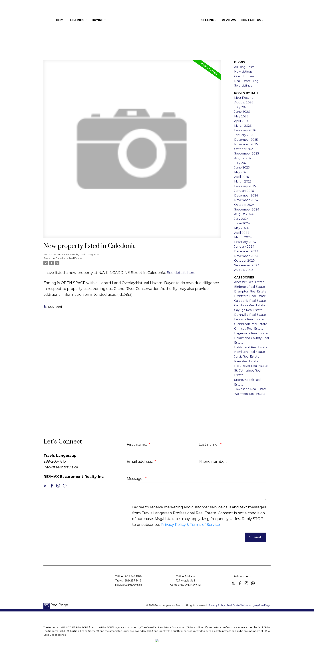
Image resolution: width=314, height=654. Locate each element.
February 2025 (245, 186)
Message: (135, 478)
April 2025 (241, 176)
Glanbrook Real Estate (250, 324)
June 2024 (242, 223)
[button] (45, 486)
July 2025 (241, 163)
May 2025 (241, 172)
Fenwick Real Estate (249, 319)
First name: (137, 444)
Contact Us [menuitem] (251, 20)
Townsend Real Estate (250, 389)
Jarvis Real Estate (246, 356)
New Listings (243, 71)
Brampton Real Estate (250, 291)
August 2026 (243, 102)
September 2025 (246, 153)
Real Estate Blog (246, 81)
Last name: (209, 444)
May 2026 (241, 116)
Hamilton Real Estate (249, 352)
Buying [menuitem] (98, 20)
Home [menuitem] (60, 20)
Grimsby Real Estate (248, 328)
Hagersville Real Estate (251, 333)
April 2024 (241, 232)
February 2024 (245, 242)
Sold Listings (243, 85)
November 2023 (246, 256)
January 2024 (244, 246)
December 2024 (246, 195)
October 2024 (244, 204)
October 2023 (244, 260)
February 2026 (245, 130)
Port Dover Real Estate (251, 366)
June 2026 (242, 111)
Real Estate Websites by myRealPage (249, 605)
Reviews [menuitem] (229, 20)
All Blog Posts (244, 67)
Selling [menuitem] (207, 20)
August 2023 (243, 270)
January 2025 (244, 190)
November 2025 (246, 144)
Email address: (140, 461)
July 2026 (241, 107)
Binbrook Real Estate (249, 286)
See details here (181, 272)
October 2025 (244, 149)
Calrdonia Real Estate (249, 305)
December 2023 (246, 251)
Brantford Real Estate (250, 296)
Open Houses (244, 76)
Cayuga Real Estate (248, 310)
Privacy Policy (217, 605)
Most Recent (243, 97)
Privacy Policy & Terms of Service (190, 524)
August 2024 (243, 214)
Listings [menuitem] (77, 20)
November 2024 (246, 200)
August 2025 (243, 158)
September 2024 (246, 209)
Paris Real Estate (246, 361)
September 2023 (246, 265)
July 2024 (241, 218)
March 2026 (242, 125)
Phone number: (213, 461)
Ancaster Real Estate (249, 282)
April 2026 (241, 121)
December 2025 (246, 139)
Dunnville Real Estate (250, 314)
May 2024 (241, 228)
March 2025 (242, 181)
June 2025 (242, 167)
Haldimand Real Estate (250, 347)
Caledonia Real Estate (69, 258)
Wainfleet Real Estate (249, 394)
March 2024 (243, 237)
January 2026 (244, 135)
